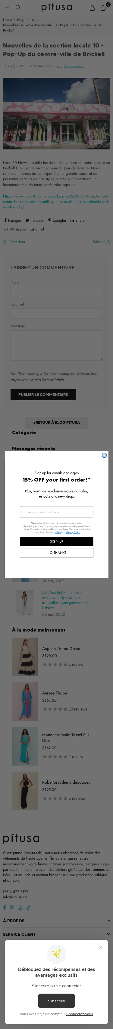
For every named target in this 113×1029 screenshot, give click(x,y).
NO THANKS (56, 552)
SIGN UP (56, 541)
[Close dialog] (104, 455)
